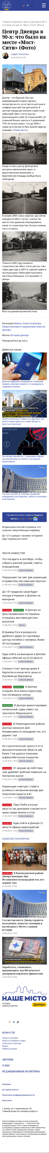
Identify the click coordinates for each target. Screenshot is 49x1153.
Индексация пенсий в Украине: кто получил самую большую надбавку (21, 528)
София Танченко (20, 54)
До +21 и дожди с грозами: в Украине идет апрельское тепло (22, 537)
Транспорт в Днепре (11, 1043)
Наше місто (20, 130)
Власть (22, 625)
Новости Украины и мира (13, 1040)
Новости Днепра (13, 21)
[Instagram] (24, 5)
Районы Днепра (9, 1048)
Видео (5, 1046)
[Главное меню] (44, 5)
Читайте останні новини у (24, 517)
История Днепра (19, 335)
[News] (28, 5)
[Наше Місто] (6, 5)
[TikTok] (32, 5)
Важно (18, 323)
